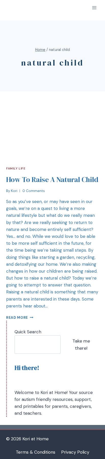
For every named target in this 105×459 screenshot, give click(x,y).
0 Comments (33, 191)
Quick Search (28, 332)
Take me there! (81, 344)
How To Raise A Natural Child (52, 179)
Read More (17, 317)
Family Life (15, 168)
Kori (14, 191)
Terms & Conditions (35, 452)
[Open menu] (94, 8)
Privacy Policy (75, 452)
